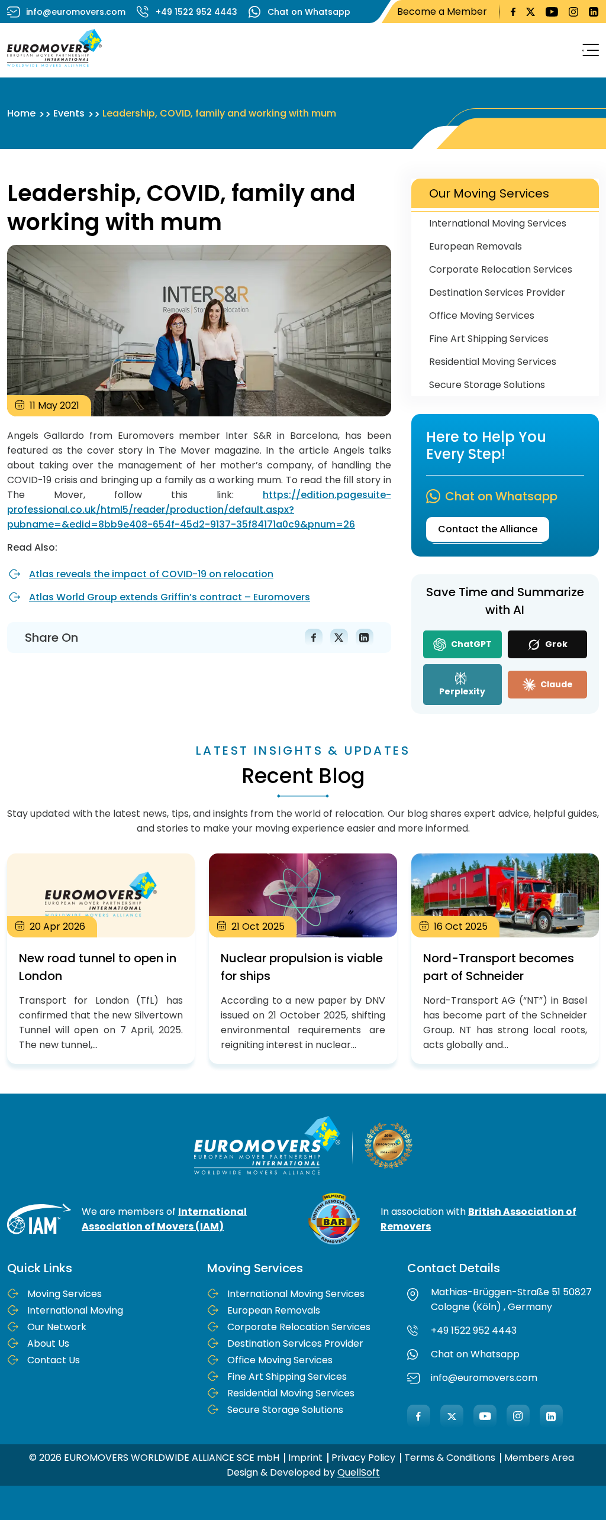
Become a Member (442, 11)
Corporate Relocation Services (500, 269)
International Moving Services (497, 223)
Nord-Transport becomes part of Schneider (505, 958)
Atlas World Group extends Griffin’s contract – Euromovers (169, 597)
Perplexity (462, 691)
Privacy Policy (363, 1457)
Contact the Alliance (487, 529)
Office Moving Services (481, 315)
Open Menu (587, 50)
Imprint (305, 1457)
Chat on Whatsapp (308, 12)
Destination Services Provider (497, 292)
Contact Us (53, 1360)
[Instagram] (518, 1416)
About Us (48, 1343)
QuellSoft (358, 1472)
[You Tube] (485, 1416)
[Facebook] (418, 1416)
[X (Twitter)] (451, 1416)
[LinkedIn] (551, 1416)
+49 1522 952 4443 (196, 12)
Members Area (539, 1457)
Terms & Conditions (449, 1457)
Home (21, 113)
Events (69, 113)
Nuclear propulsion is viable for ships (303, 958)
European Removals (475, 246)
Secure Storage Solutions (487, 385)
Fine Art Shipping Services (489, 338)
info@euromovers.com (75, 12)
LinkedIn (594, 12)
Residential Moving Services (492, 361)
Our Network (56, 1327)
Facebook (513, 12)
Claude (556, 684)
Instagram (573, 12)
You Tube (552, 12)
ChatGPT (470, 644)
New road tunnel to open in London (101, 958)
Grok (555, 644)
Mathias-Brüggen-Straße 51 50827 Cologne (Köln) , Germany (511, 1299)
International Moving (75, 1310)
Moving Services (64, 1294)
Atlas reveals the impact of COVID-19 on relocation (151, 574)
